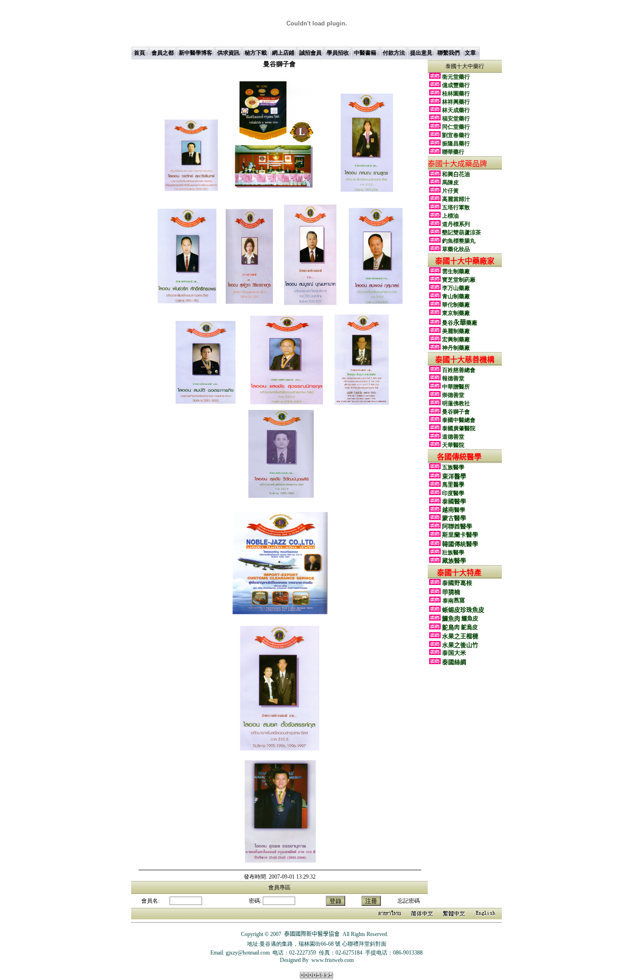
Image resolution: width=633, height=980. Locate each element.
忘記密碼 (409, 901)
